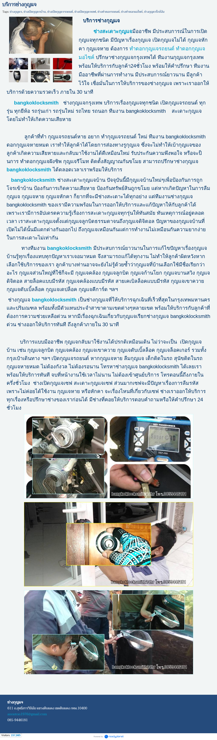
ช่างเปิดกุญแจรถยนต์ (60, 11)
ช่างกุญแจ (16, 11)
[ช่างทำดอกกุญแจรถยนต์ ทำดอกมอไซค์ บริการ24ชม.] (18, 76)
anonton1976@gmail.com (27, 714)
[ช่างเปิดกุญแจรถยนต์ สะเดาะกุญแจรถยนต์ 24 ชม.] (40, 34)
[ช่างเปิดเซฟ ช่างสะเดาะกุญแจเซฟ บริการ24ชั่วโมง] (62, 76)
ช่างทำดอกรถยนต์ (108, 11)
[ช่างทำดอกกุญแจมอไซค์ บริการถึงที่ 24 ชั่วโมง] (18, 63)
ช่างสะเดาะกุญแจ (112, 31)
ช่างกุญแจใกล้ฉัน (154, 11)
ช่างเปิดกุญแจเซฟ (85, 11)
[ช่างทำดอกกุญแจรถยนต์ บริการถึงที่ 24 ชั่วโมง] (40, 76)
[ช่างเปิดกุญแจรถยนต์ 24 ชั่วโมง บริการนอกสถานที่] (62, 63)
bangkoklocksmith (29, 169)
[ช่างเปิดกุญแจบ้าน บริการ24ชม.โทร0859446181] (40, 63)
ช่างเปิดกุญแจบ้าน (35, 11)
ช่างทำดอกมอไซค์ (132, 11)
